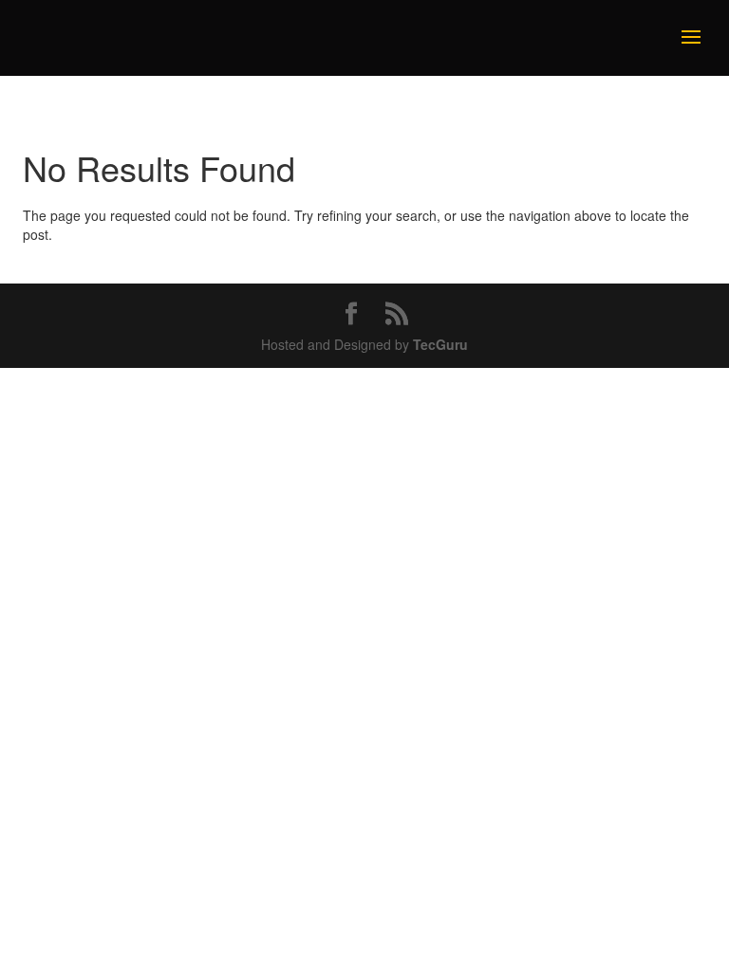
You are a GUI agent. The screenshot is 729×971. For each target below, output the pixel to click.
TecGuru (440, 344)
